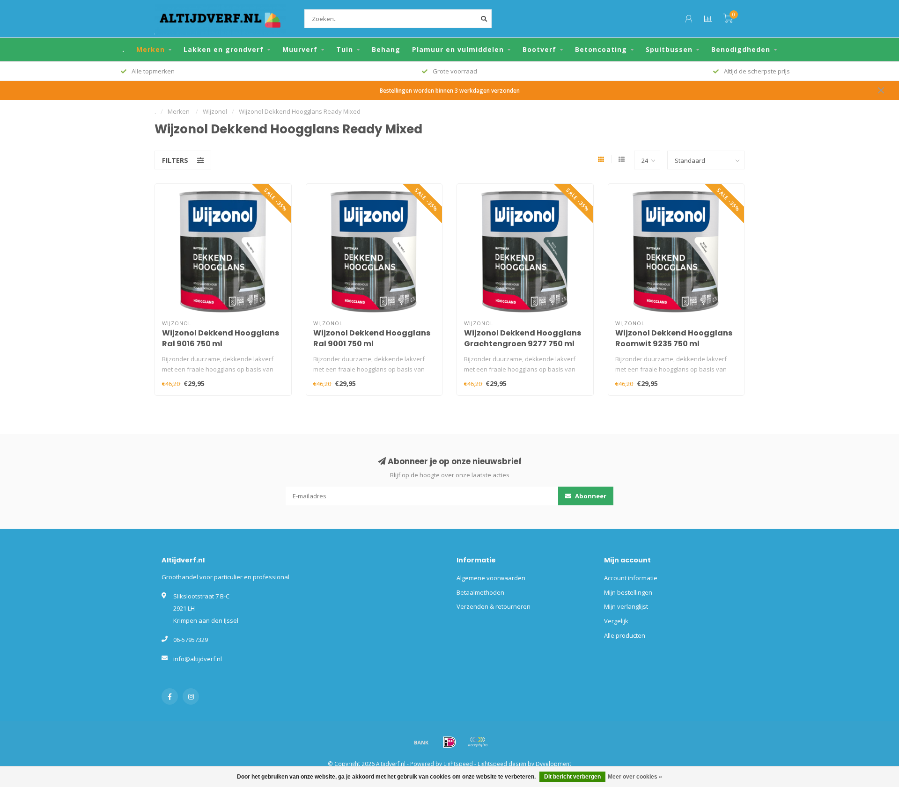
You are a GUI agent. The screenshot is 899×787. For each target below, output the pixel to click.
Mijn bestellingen (628, 592)
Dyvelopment (553, 763)
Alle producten (624, 635)
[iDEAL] (449, 742)
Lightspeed (458, 763)
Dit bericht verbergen (572, 776)
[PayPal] (477, 742)
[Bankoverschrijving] (421, 742)
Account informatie (630, 578)
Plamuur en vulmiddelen (458, 49)
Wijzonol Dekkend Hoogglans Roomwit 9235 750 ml (673, 338)
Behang (386, 49)
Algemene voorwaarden (491, 578)
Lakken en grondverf (224, 49)
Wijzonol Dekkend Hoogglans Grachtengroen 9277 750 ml (522, 338)
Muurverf (299, 49)
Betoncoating (601, 49)
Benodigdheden (740, 49)
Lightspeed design (502, 763)
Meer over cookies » (635, 776)
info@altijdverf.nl (197, 659)
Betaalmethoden (480, 592)
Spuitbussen (669, 49)
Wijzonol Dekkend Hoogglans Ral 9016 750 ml (220, 338)
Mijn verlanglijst (626, 606)
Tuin (344, 49)
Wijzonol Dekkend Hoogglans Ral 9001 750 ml (371, 338)
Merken (150, 49)
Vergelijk (616, 621)
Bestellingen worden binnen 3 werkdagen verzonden (450, 90)
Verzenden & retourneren (494, 606)
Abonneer (590, 496)
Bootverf (539, 49)
